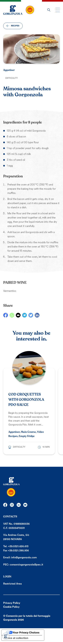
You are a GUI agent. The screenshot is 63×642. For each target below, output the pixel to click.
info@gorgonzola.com (24, 557)
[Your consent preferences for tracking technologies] (6, 636)
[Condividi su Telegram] (24, 315)
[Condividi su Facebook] (5, 315)
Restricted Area (12, 583)
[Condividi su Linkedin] (37, 315)
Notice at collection (16, 638)
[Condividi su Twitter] (30, 315)
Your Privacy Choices (26, 632)
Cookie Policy (11, 607)
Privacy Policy (11, 603)
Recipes (15, 26)
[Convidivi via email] (18, 315)
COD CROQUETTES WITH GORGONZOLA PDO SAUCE (26, 399)
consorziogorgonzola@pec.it (26, 564)
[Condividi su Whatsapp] (12, 315)
